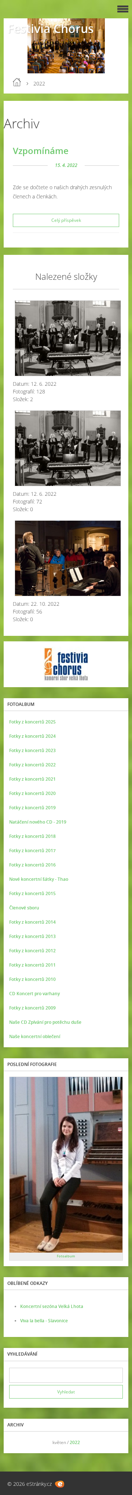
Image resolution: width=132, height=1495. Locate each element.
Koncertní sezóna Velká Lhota (51, 1306)
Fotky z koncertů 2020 (32, 793)
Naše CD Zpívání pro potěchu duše (45, 1022)
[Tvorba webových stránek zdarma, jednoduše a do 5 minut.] (59, 1484)
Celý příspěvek (66, 220)
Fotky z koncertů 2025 (32, 722)
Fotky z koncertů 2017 (32, 850)
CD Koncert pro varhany (34, 993)
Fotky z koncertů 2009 (32, 1008)
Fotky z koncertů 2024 (32, 736)
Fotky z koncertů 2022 (32, 765)
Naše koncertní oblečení (34, 1036)
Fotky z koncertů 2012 (32, 951)
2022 (75, 1442)
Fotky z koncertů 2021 (32, 779)
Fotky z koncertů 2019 (32, 808)
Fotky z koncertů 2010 (32, 979)
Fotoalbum (66, 1256)
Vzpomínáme (41, 150)
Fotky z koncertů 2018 (32, 836)
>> (114, 1442)
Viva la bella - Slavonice (44, 1321)
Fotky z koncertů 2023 (32, 750)
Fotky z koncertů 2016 (32, 865)
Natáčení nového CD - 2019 (37, 822)
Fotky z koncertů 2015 (32, 893)
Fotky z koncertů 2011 (32, 965)
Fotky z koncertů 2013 (32, 936)
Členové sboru (24, 908)
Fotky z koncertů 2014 (32, 922)
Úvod (17, 82)
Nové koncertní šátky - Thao (38, 879)
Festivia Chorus (50, 28)
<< (17, 1442)
